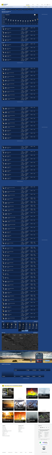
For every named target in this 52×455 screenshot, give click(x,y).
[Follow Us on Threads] (47, 428)
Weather (4, 6)
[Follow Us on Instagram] (41, 428)
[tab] (34, 14)
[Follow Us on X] (48, 428)
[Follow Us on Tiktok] (45, 428)
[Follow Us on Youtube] (43, 428)
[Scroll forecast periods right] (38, 19)
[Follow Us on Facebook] (39, 428)
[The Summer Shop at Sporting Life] (47, 374)
